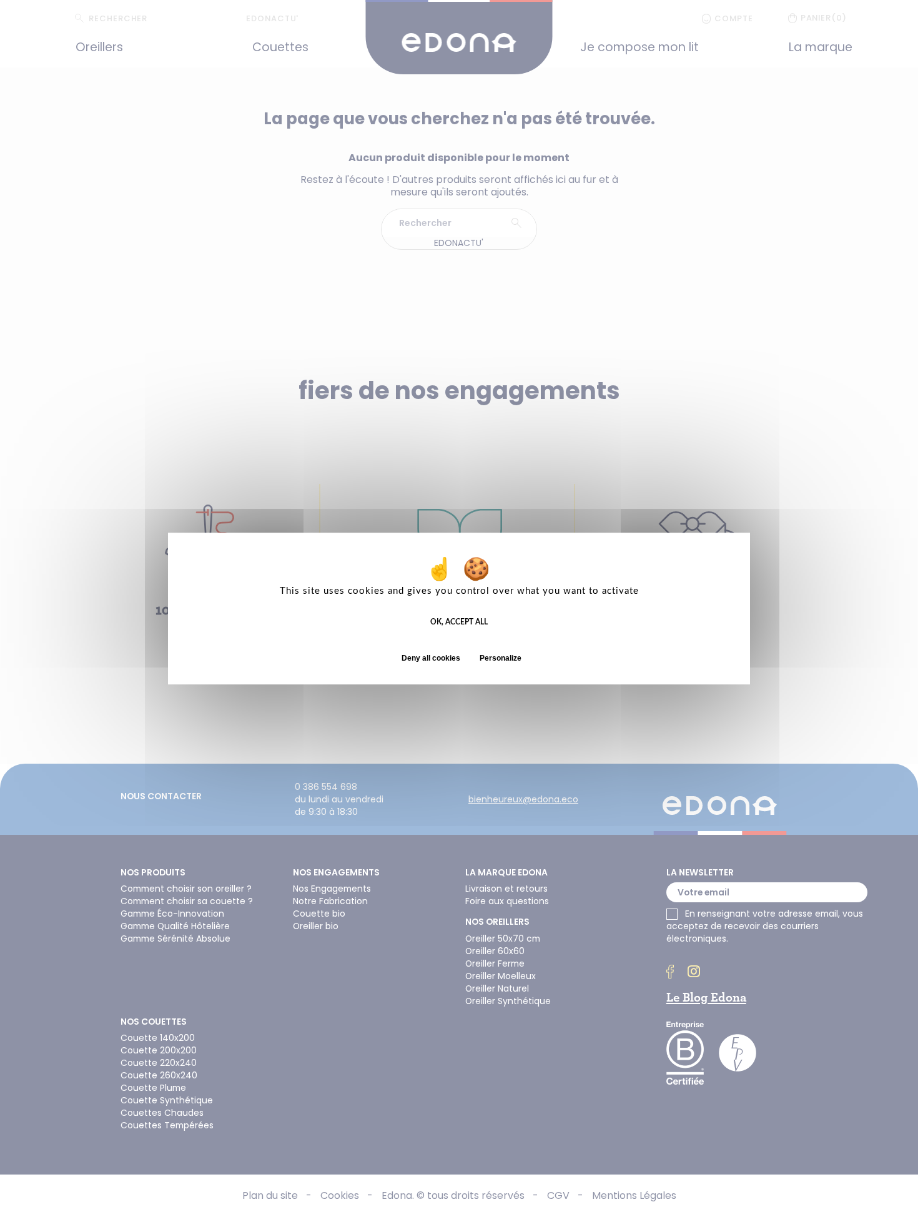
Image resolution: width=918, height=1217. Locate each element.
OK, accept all (459, 622)
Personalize (500, 658)
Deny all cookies (431, 658)
